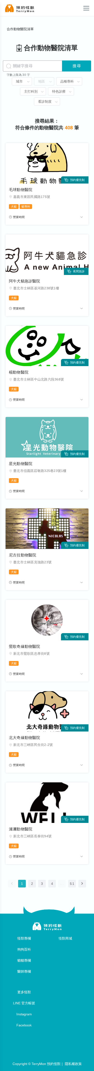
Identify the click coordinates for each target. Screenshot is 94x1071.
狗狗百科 (24, 949)
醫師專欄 (24, 971)
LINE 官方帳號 (24, 1003)
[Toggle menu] (86, 8)
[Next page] (82, 883)
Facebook (24, 1025)
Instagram (24, 1014)
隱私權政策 (73, 1064)
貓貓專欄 (24, 960)
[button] (28, 82)
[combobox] (22, 81)
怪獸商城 (65, 938)
